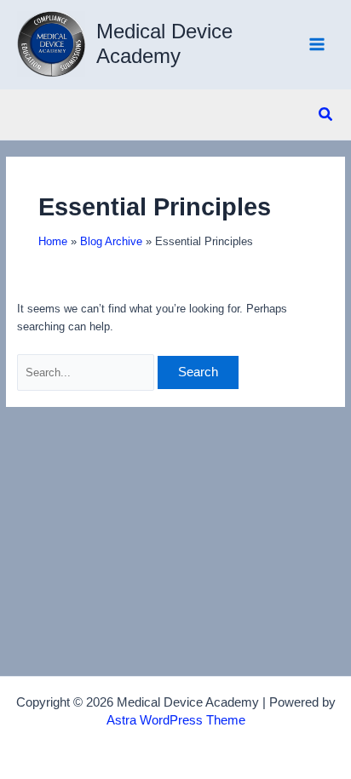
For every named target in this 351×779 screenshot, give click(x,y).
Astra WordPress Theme (175, 720)
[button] (326, 115)
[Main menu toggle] (317, 44)
